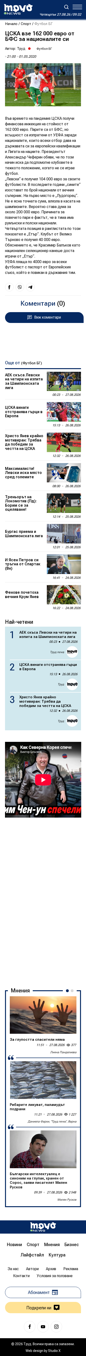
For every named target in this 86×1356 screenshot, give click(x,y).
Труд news (57, 652)
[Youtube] (43, 1326)
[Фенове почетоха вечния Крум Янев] (64, 595)
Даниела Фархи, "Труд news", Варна (52, 1121)
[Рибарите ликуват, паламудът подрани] (43, 1080)
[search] (66, 7)
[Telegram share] (30, 287)
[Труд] (43, 1227)
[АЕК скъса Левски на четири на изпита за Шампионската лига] (64, 381)
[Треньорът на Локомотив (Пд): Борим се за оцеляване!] (64, 503)
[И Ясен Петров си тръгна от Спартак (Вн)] (64, 564)
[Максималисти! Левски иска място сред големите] (64, 473)
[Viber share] (20, 287)
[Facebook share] (9, 287)
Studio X (54, 1351)
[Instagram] (56, 1326)
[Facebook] (29, 1326)
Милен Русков (66, 1199)
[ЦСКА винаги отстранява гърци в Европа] (64, 412)
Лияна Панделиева (63, 1052)
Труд (21, 48)
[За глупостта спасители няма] (43, 1015)
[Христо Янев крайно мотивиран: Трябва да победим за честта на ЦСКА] (64, 442)
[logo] (18, 9)
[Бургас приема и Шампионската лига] (64, 533)
